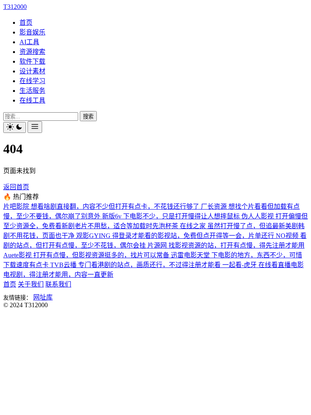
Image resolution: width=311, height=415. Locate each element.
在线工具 (32, 100)
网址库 (43, 297)
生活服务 (32, 90)
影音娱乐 (32, 32)
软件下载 (32, 61)
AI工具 (29, 42)
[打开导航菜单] (35, 127)
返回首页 (16, 187)
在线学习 (32, 80)
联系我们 (58, 284)
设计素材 (32, 71)
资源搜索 (32, 51)
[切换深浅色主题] (14, 127)
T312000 (15, 6)
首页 (25, 22)
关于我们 (31, 284)
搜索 (88, 116)
